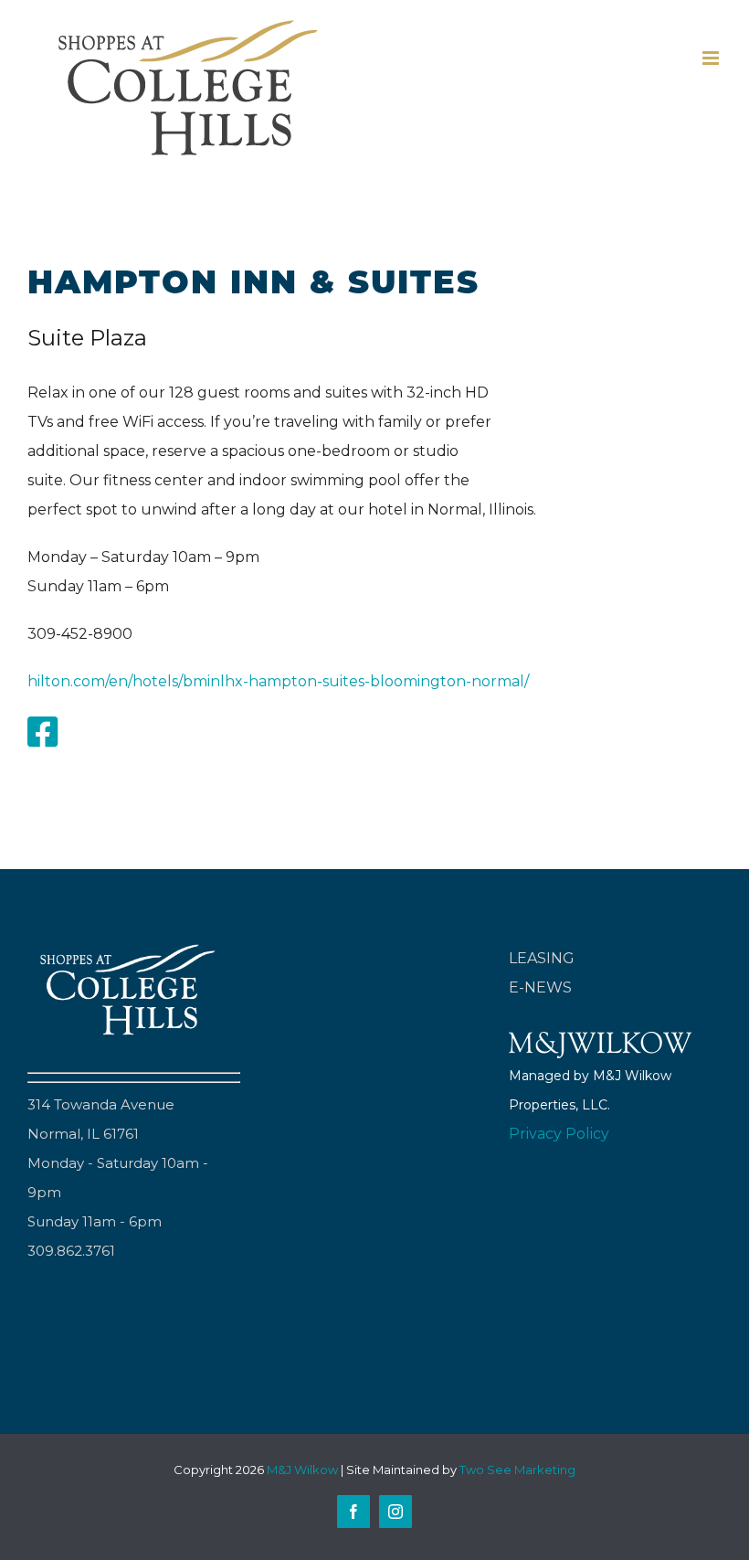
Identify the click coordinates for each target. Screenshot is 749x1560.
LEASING (542, 958)
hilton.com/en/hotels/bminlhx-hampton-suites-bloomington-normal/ (278, 681)
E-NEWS (540, 987)
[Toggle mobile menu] (712, 58)
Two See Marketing (517, 1469)
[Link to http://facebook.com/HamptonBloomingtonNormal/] (42, 732)
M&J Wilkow (302, 1469)
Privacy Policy (559, 1133)
